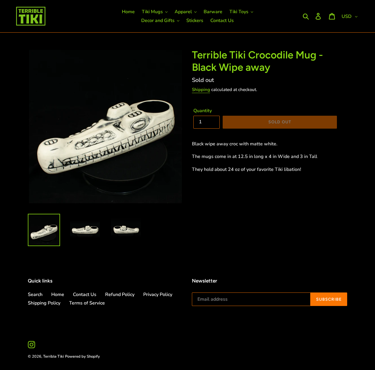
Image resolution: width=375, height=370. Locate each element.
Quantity (202, 110)
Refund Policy (119, 294)
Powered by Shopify (82, 356)
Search (35, 294)
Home (57, 294)
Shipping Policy (44, 303)
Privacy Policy (157, 294)
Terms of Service (87, 303)
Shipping (201, 89)
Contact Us (84, 294)
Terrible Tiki (53, 356)
